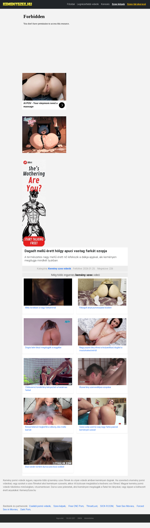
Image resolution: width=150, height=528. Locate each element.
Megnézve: (103, 268)
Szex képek (118, 4)
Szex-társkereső (136, 4)
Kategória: (42, 268)
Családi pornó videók (40, 506)
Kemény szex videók (59, 268)
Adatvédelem (89, 518)
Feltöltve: (77, 268)
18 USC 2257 (70, 518)
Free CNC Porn (76, 506)
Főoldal (71, 4)
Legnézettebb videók (88, 4)
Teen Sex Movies (125, 506)
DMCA (80, 518)
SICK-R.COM (106, 506)
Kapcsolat (59, 518)
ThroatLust (91, 506)
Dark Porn (25, 509)
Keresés (105, 4)
